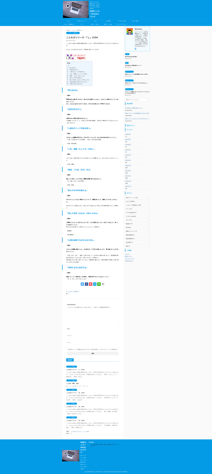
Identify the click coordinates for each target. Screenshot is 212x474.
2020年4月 (128, 160)
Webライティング (82, 21)
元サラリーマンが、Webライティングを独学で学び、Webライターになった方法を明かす (83, 462)
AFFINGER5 (124, 471)
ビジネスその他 (121, 21)
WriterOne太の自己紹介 (131, 56)
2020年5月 (128, 155)
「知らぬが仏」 (72, 68)
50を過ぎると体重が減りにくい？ (133, 65)
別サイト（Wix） (95, 24)
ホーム (68, 21)
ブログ (95, 21)
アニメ (82, 24)
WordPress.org (129, 261)
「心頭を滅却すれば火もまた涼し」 (78, 82)
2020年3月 (128, 165)
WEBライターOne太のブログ (95, 14)
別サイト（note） (108, 24)
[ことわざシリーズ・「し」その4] (94, 284)
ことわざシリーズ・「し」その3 (75, 369)
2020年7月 (128, 149)
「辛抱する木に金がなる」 (76, 84)
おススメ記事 (135, 21)
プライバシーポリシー (121, 24)
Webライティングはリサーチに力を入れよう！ (136, 83)
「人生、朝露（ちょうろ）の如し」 (78, 74)
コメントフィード (129, 258)
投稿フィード (128, 256)
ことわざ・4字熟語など (68, 24)
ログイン (127, 254)
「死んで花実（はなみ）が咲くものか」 (79, 80)
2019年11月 (128, 186)
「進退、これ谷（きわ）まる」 (77, 76)
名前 (68, 328)
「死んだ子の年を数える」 (76, 78)
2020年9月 (128, 139)
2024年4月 (128, 134)
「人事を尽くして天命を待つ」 (77, 72)
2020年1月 (128, 175)
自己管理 (108, 21)
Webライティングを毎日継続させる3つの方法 (136, 74)
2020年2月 (128, 170)
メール (69, 335)
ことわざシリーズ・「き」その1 (75, 406)
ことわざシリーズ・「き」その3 (75, 420)
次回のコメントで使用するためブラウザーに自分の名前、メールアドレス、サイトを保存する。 (93, 349)
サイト (69, 342)
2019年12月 (128, 181)
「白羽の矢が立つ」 (74, 70)
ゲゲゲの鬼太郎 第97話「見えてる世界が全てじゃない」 (105, 444)
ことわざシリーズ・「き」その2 (75, 393)
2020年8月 (128, 144)
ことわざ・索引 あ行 (72, 383)
